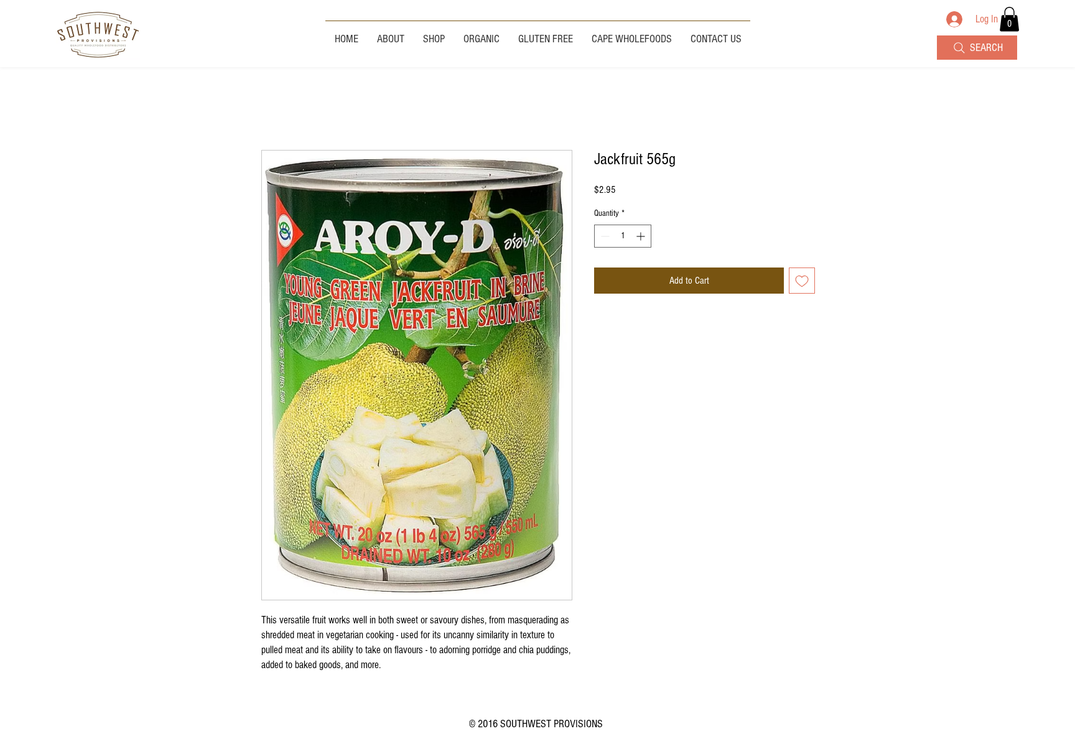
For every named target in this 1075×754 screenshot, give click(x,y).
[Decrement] (604, 236)
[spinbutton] (623, 236)
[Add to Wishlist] (802, 281)
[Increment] (641, 236)
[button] (1009, 19)
